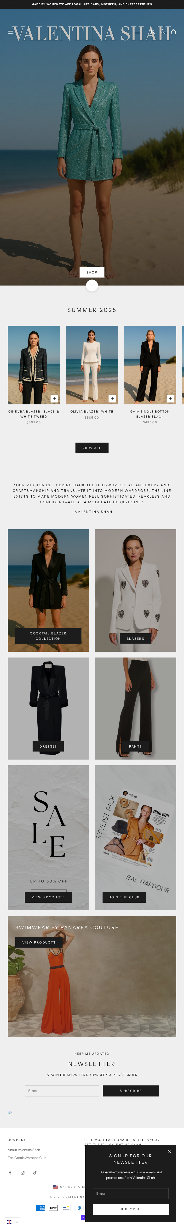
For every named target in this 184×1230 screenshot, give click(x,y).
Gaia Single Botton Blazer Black (150, 414)
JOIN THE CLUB (124, 897)
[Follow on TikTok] (35, 1172)
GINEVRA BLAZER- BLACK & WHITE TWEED (33, 414)
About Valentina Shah (24, 1150)
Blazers (135, 638)
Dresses (48, 746)
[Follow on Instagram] (22, 1172)
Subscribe (131, 1209)
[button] (12, 1222)
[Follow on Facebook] (10, 1172)
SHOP (92, 272)
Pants (135, 746)
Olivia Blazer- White (92, 411)
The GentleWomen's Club (27, 1158)
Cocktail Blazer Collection (48, 635)
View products (48, 897)
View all (92, 448)
